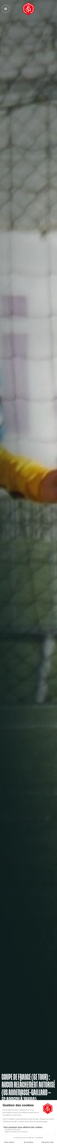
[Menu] (6, 8)
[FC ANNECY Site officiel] (28, 8)
